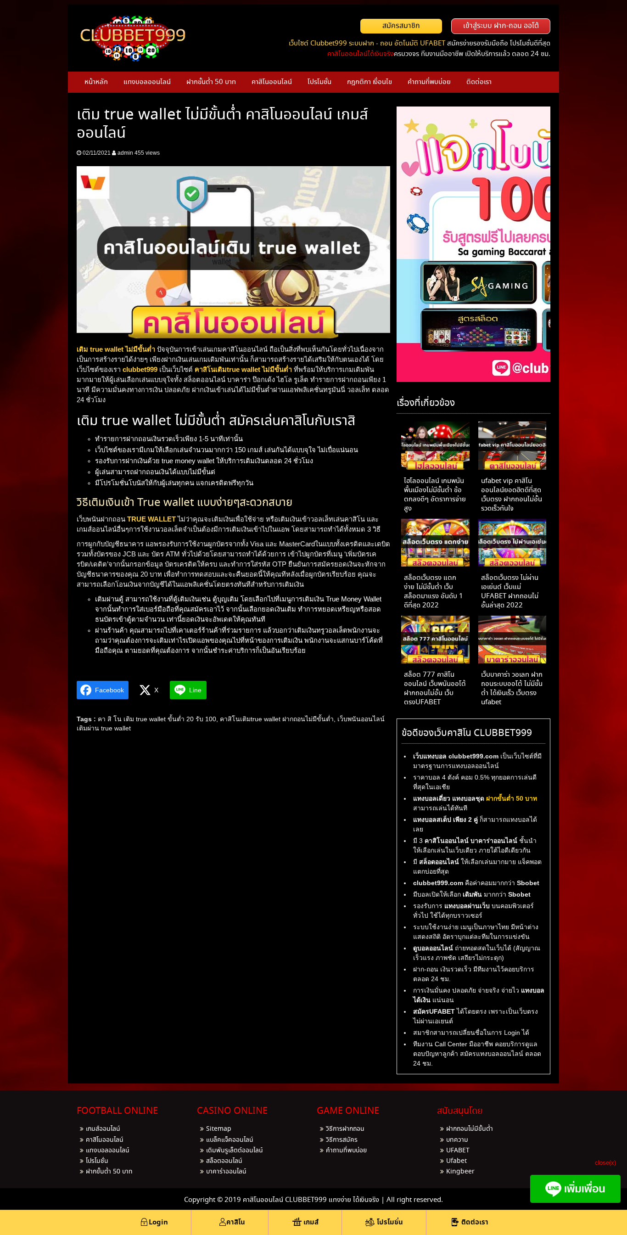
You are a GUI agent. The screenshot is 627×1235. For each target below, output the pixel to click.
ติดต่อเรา (479, 82)
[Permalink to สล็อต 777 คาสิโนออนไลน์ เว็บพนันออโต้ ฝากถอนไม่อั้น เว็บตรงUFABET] (435, 641)
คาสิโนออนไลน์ (272, 82)
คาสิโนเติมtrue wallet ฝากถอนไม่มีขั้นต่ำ (277, 719)
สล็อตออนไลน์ (224, 1161)
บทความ (457, 1140)
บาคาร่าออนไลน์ (226, 1171)
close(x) (605, 1162)
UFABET (458, 1150)
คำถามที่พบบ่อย (429, 82)
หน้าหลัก (96, 82)
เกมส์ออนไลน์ (103, 1129)
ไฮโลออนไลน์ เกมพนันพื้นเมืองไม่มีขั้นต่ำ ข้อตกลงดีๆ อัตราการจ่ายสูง (435, 495)
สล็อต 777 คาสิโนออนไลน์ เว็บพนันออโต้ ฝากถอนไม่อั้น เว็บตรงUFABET (435, 688)
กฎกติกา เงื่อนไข (369, 82)
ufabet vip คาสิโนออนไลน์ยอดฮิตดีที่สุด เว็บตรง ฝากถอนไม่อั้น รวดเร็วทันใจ (511, 495)
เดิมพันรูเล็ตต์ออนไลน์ (234, 1150)
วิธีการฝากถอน (345, 1129)
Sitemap (218, 1129)
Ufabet (456, 1161)
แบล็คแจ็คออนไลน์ (229, 1140)
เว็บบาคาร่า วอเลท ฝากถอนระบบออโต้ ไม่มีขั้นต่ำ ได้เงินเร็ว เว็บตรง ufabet (512, 688)
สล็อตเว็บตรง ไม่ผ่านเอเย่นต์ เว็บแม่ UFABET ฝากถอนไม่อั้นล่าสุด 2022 (509, 592)
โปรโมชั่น (319, 82)
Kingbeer (460, 1171)
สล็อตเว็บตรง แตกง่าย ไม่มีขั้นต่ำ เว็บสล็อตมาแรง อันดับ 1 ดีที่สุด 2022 (433, 592)
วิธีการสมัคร (342, 1140)
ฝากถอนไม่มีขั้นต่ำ (469, 1129)
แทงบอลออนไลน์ (147, 82)
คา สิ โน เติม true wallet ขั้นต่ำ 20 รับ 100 (157, 719)
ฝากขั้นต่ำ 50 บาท (211, 82)
